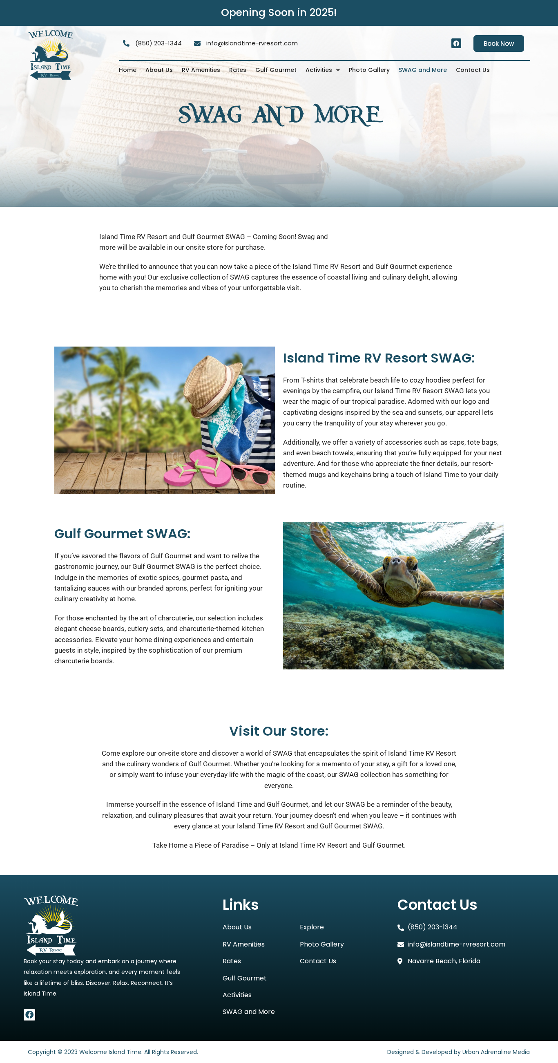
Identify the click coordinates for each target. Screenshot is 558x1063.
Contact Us (473, 70)
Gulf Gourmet (276, 70)
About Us (159, 70)
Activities (319, 70)
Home (127, 70)
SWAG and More (423, 70)
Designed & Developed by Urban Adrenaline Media (458, 1052)
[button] (323, 70)
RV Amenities (201, 70)
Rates (237, 70)
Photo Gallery (369, 70)
